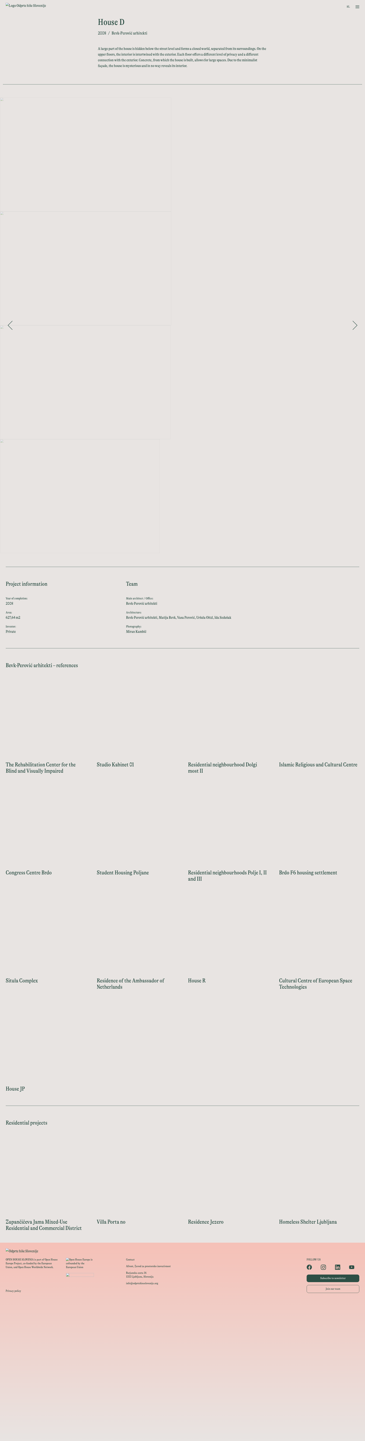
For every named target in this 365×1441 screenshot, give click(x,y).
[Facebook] (312, 1267)
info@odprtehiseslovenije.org (142, 1283)
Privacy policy (13, 1291)
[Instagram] (326, 1267)
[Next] (354, 325)
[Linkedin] (340, 1267)
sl (348, 6)
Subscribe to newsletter (333, 1278)
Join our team (333, 1288)
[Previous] (10, 325)
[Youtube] (354, 1267)
